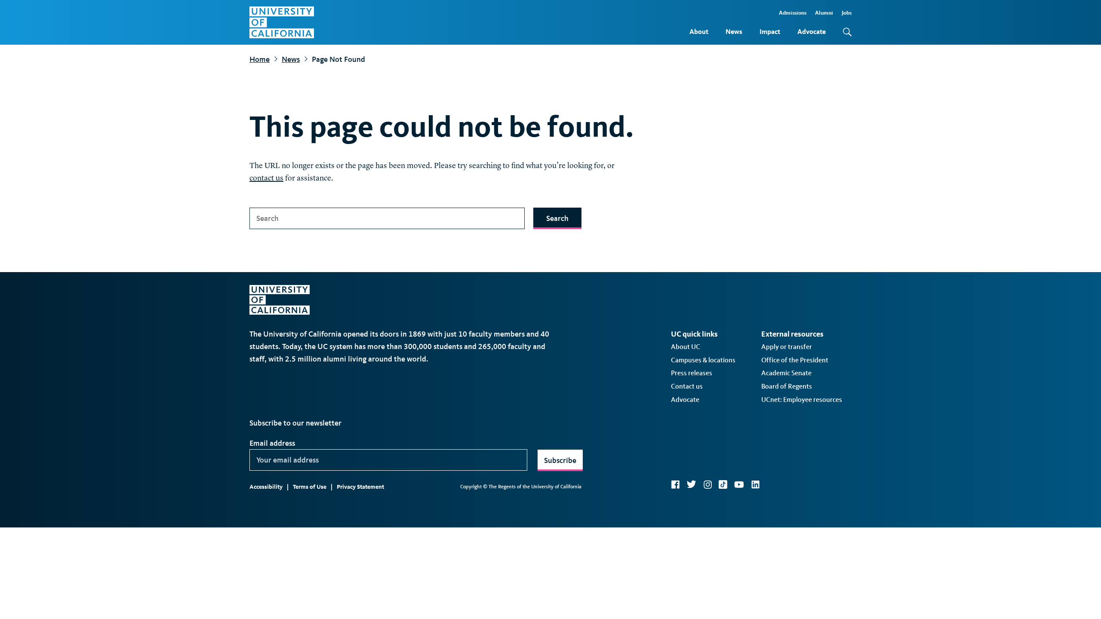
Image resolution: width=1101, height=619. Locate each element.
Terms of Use (309, 486)
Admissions (792, 12)
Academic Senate (786, 373)
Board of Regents (786, 386)
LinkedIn (755, 484)
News (734, 32)
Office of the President (794, 360)
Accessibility (266, 486)
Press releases (691, 373)
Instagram (707, 484)
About (698, 32)
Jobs (847, 12)
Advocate (811, 32)
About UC (685, 347)
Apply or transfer (786, 347)
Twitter (691, 484)
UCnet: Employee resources (801, 399)
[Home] (281, 22)
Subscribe (560, 460)
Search (557, 218)
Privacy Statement (360, 486)
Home (259, 59)
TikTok (723, 484)
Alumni (824, 12)
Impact (770, 32)
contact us (266, 178)
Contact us (687, 386)
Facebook (675, 484)
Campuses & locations (703, 360)
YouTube (739, 484)
